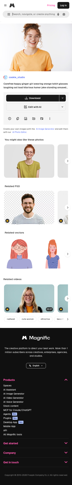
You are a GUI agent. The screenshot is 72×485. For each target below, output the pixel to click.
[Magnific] (36, 338)
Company (9, 452)
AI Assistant (9, 389)
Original (21, 28)
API (5, 430)
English (36, 365)
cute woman (28, 319)
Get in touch (11, 462)
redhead (11, 319)
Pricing (51, 5)
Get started (10, 443)
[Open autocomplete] (7, 14)
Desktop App (13, 422)
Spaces (7, 385)
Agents (9, 414)
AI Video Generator (13, 397)
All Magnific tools (12, 434)
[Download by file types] (62, 98)
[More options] (49, 118)
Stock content (10, 405)
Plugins (10, 418)
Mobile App (9, 426)
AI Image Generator (45, 129)
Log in (63, 5)
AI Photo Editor (19, 132)
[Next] (68, 161)
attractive (45, 319)
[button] (36, 365)
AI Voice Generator (13, 401)
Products (9, 380)
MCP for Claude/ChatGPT (17, 410)
